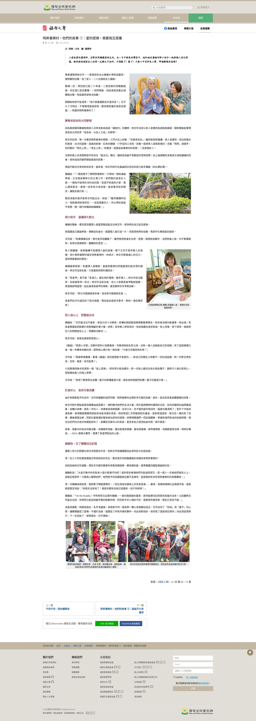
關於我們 (55, 18)
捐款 (200, 18)
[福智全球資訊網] (59, 7)
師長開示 (79, 18)
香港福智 (138, 692)
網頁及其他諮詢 (78, 677)
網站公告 (80, 713)
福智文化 (104, 682)
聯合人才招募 (48, 697)
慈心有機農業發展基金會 (144, 662)
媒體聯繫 (75, 672)
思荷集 (46, 672)
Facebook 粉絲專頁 (131, 623)
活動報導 (152, 18)
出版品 (176, 18)
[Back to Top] (250, 652)
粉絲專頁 (172, 28)
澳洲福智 (138, 697)
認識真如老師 (48, 667)
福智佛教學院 (106, 677)
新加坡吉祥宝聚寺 (142, 687)
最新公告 (47, 687)
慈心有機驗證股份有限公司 (145, 677)
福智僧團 (47, 677)
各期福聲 (205, 28)
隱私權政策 (204, 683)
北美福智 (138, 682)
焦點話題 (103, 18)
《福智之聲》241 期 (167, 582)
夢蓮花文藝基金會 (107, 697)
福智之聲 (47, 682)
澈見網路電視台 (106, 692)
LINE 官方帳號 (106, 623)
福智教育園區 (106, 672)
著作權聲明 (47, 713)
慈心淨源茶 (139, 672)
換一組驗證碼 (192, 677)
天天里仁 (138, 667)
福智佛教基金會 (106, 662)
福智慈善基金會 (106, 687)
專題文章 (188, 28)
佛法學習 (75, 662)
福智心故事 (128, 18)
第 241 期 (49, 43)
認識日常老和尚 (49, 662)
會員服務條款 (69, 713)
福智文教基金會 (106, 667)
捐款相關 (75, 667)
